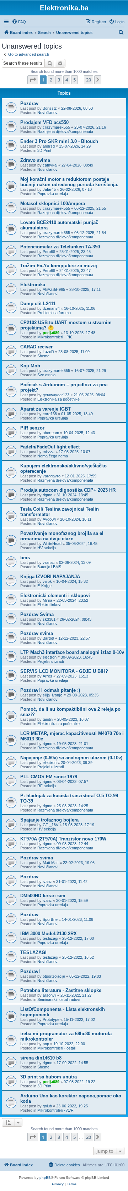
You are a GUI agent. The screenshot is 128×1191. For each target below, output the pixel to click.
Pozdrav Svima (37, 614)
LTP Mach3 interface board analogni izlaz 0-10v (72, 652)
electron (50, 657)
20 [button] (88, 79)
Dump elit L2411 (37, 303)
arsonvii (49, 995)
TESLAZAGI (33, 952)
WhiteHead (52, 543)
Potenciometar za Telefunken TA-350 (60, 246)
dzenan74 (51, 308)
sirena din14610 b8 (41, 1058)
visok (47, 581)
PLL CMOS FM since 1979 (48, 776)
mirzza (48, 452)
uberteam (51, 433)
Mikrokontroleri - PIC (55, 337)
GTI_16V (50, 825)
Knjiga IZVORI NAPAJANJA (50, 576)
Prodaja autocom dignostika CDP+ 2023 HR (68, 490)
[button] (32, 79)
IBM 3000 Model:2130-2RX (48, 933)
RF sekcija (46, 786)
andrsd (49, 146)
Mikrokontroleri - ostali (56, 1048)
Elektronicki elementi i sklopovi (55, 595)
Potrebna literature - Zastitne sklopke (60, 990)
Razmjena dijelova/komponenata (65, 131)
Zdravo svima (35, 160)
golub (47, 1106)
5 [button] (74, 79)
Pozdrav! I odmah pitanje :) (50, 690)
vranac (49, 562)
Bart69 (48, 638)
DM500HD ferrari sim (42, 895)
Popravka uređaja (52, 194)
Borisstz (50, 108)
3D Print (44, 150)
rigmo (47, 495)
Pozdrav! (30, 971)
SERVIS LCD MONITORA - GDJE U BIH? (64, 671)
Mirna (47, 600)
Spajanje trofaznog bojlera (49, 820)
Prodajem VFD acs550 (44, 122)
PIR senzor (32, 428)
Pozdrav (29, 103)
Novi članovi (47, 112)
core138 (50, 414)
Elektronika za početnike (58, 399)
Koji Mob (30, 365)
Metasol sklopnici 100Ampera (52, 203)
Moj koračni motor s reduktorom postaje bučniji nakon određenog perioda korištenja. (69, 182)
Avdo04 (49, 519)
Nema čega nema (52, 456)
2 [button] (51, 79)
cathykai (50, 165)
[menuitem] (19, 22)
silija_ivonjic (53, 695)
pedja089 (51, 333)
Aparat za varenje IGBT (45, 409)
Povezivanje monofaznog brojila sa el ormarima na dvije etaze (61, 536)
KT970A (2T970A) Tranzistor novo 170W (63, 839)
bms (25, 557)
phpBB (45, 1178)
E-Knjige (44, 586)
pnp (46, 1044)
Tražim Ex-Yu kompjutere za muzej (58, 265)
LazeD (48, 351)
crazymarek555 (56, 127)
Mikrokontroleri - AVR (55, 1110)
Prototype (51, 1019)
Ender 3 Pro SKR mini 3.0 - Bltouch (59, 141)
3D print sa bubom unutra (48, 1077)
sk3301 (49, 619)
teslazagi (50, 938)
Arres (47, 676)
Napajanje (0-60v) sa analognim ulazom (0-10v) (71, 757)
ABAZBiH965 (54, 289)
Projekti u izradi (50, 661)
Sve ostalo (46, 375)
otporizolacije (54, 976)
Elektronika (32, 284)
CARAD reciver (36, 346)
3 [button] (59, 79)
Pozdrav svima (36, 633)
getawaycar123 (56, 395)
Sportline (50, 919)
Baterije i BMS (49, 567)
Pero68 (49, 251)
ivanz (47, 881)
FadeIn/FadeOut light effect (50, 447)
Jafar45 (49, 189)
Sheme (43, 356)
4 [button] (66, 79)
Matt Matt (51, 862)
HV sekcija (46, 548)
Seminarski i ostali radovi (58, 999)
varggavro (51, 476)
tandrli (48, 719)
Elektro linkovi (49, 604)
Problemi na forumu (54, 313)
